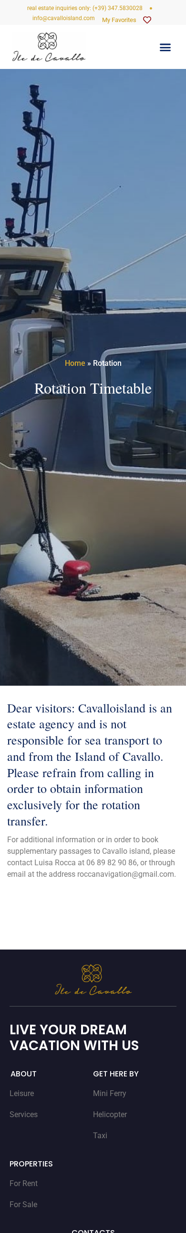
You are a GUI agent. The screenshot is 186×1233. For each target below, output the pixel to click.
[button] (165, 47)
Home (75, 363)
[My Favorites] (147, 20)
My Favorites (119, 19)
